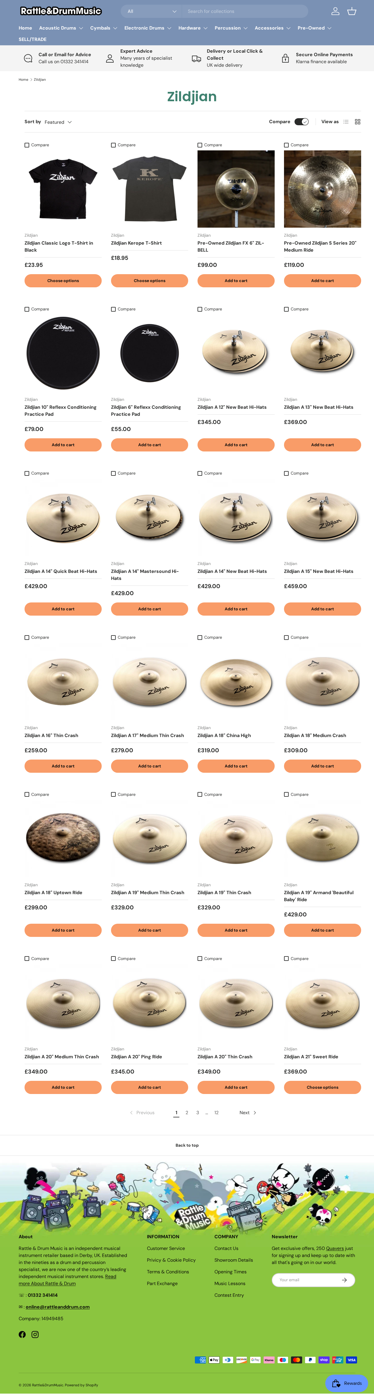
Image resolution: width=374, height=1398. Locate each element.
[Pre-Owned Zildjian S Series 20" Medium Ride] (322, 189)
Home (25, 28)
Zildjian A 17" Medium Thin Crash (147, 735)
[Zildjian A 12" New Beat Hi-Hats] (236, 353)
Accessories (269, 28)
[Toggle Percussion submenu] (245, 28)
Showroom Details (233, 1260)
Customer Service (166, 1248)
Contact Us (226, 1248)
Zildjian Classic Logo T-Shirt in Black (59, 246)
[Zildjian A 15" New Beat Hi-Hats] (322, 517)
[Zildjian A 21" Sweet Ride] (322, 1002)
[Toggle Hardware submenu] (205, 28)
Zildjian (40, 79)
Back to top (187, 1145)
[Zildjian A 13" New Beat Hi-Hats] (322, 353)
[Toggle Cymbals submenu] (115, 28)
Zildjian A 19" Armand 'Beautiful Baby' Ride (319, 896)
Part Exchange (162, 1283)
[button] (351, 11)
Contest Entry (229, 1295)
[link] (141, 1112)
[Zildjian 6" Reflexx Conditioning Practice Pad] (149, 353)
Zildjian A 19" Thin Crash (224, 892)
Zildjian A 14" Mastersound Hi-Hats (145, 574)
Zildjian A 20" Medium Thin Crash (62, 1057)
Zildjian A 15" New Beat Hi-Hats (319, 571)
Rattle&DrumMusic (47, 1385)
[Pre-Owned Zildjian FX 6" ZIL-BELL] (236, 189)
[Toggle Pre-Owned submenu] (329, 28)
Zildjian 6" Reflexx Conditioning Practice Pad (146, 410)
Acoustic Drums (57, 28)
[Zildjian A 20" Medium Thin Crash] (63, 1002)
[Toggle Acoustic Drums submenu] (80, 28)
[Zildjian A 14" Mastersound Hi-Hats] (149, 517)
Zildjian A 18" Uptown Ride (53, 892)
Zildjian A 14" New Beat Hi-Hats (232, 571)
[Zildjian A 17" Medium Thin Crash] (149, 681)
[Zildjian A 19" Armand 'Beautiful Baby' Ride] (322, 838)
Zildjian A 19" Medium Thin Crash (147, 892)
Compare (279, 121)
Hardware (190, 28)
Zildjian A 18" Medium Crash (315, 735)
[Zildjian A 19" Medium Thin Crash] (149, 838)
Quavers (335, 1248)
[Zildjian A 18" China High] (236, 681)
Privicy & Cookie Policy (171, 1260)
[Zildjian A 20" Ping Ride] (149, 1002)
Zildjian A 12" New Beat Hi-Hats (232, 407)
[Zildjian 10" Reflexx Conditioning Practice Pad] (63, 353)
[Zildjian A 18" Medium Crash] (322, 681)
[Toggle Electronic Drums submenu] (169, 28)
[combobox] (215, 11)
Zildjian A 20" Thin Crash (225, 1057)
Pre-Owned (311, 28)
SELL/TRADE (32, 39)
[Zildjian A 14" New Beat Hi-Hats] (236, 517)
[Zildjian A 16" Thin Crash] (63, 681)
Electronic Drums (144, 28)
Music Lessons (229, 1283)
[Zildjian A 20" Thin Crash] (236, 1002)
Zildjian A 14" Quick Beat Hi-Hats (61, 571)
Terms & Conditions (168, 1272)
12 (216, 1113)
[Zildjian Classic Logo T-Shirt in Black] (63, 189)
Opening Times (230, 1272)
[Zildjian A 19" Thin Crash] (236, 838)
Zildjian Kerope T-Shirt (136, 243)
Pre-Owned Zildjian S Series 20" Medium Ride (320, 246)
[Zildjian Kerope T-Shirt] (149, 189)
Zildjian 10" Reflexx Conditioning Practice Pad (61, 410)
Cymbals (100, 28)
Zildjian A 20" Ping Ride (136, 1057)
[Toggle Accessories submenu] (288, 28)
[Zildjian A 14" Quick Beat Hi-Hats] (63, 517)
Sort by (33, 121)
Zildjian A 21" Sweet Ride (311, 1057)
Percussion (228, 28)
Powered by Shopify (81, 1385)
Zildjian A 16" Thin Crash (51, 735)
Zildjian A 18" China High (224, 735)
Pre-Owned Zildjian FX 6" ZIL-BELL (231, 246)
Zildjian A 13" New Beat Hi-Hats (319, 407)
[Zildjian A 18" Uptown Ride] (63, 838)
